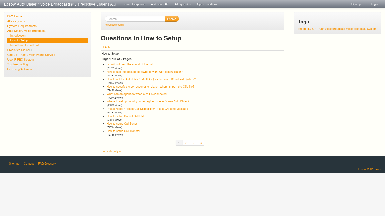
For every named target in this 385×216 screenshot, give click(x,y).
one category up (112, 151)
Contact (29, 163)
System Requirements (22, 26)
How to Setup (19, 40)
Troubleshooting (17, 64)
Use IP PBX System (20, 59)
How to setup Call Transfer (123, 131)
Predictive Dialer (18, 50)
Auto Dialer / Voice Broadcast (26, 30)
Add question (182, 4)
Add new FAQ (159, 4)
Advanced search (114, 24)
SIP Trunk (318, 29)
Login (374, 4)
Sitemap (14, 163)
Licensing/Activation (20, 69)
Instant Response (134, 4)
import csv (304, 29)
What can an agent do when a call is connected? (137, 94)
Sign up (356, 4)
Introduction (17, 35)
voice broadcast (335, 29)
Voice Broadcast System (361, 29)
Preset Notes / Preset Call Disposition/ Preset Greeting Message (147, 109)
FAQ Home (14, 16)
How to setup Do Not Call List (125, 116)
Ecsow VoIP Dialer (369, 169)
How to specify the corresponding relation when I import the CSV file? (150, 86)
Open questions (207, 4)
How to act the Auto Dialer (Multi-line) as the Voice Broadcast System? (151, 79)
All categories (16, 21)
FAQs (106, 47)
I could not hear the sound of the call (130, 64)
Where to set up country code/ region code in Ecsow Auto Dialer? (148, 101)
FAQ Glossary (47, 163)
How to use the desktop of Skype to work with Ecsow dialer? (145, 72)
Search (171, 19)
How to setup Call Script (122, 123)
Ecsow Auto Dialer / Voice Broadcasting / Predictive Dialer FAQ (60, 4)
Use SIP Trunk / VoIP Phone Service (31, 54)
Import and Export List (24, 45)
